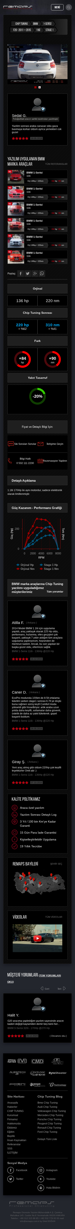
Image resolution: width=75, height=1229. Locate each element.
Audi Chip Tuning (47, 1106)
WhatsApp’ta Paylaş (42, 273)
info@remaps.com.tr (29, 1221)
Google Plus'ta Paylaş (34, 273)
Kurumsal (12, 1115)
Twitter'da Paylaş (27, 273)
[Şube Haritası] (39, 895)
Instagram (52, 1170)
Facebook (21, 1170)
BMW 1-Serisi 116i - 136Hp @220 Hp (33, 651)
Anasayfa (12, 1102)
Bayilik (11, 1136)
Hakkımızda (14, 1123)
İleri (59, 989)
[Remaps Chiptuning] (17, 7)
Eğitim (10, 1131)
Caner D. (19, 692)
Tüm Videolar (53, 917)
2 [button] (40, 87)
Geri (47, 989)
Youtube (51, 1179)
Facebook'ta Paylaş (20, 273)
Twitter (19, 1179)
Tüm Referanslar (56, 164)
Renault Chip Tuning (49, 1127)
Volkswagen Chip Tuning (52, 1111)
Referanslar (14, 1144)
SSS (9, 1148)
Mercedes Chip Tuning (50, 1115)
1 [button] (35, 87)
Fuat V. (27, 1015)
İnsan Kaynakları (16, 1140)
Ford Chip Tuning (47, 1131)
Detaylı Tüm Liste (47, 1139)
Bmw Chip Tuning (48, 1102)
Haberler (12, 1106)
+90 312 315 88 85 (29, 1218)
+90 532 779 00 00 (49, 1218)
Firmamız (12, 1119)
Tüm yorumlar (55, 591)
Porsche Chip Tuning (49, 1119)
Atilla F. (18, 623)
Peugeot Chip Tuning (50, 1123)
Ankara (31, 622)
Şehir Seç (56, 864)
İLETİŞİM (12, 1152)
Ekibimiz (12, 1127)
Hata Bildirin (53, 1187)
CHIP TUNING (15, 1111)
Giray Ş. (18, 762)
